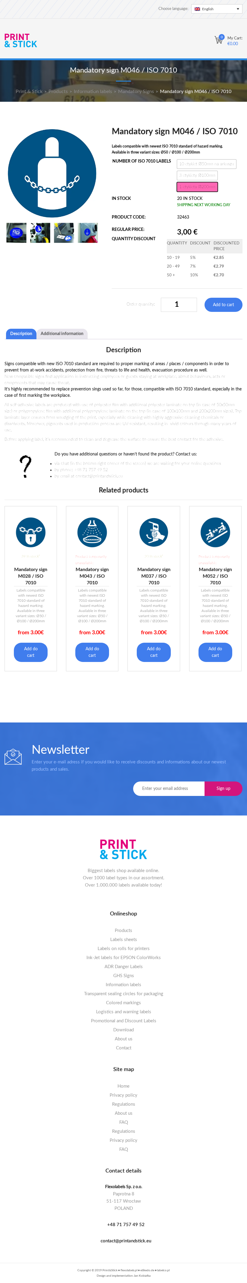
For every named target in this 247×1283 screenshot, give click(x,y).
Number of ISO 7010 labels (141, 161)
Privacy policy (123, 1095)
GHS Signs (123, 976)
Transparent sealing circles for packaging (123, 994)
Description (21, 334)
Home (123, 1086)
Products (123, 930)
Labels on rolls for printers (124, 948)
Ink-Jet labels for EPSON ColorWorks (123, 957)
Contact (123, 1048)
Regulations (123, 1104)
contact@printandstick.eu (126, 1241)
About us (124, 1039)
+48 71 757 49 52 (126, 1224)
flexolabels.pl (128, 1270)
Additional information (62, 334)
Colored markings (123, 1003)
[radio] (206, 164)
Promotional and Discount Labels (123, 1021)
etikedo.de (147, 1270)
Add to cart (223, 305)
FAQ (123, 1122)
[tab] (21, 334)
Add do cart (31, 652)
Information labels (123, 985)
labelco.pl (163, 1270)
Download (123, 1030)
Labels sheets (123, 939)
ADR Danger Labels (124, 967)
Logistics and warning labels (123, 1012)
